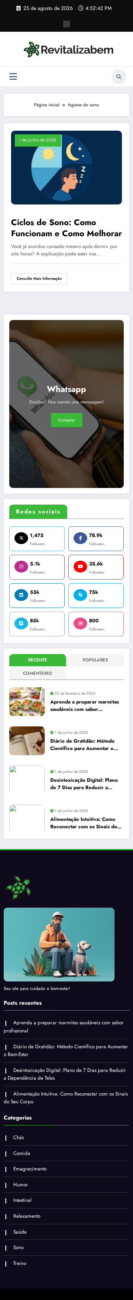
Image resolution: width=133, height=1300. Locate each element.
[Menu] (13, 77)
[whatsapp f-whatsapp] (66, 24)
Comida (21, 1153)
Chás (18, 1137)
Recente (37, 660)
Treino (19, 1263)
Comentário (37, 673)
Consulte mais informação (39, 278)
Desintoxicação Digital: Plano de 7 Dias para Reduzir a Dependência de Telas (84, 784)
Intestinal (22, 1200)
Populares (95, 660)
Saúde (20, 1231)
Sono (18, 1247)
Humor (20, 1184)
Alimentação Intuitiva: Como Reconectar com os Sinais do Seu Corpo (83, 823)
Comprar (66, 420)
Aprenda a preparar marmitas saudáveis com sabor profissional (84, 705)
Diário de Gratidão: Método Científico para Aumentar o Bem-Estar (82, 745)
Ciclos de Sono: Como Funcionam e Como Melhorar (66, 228)
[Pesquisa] (119, 76)
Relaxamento (26, 1216)
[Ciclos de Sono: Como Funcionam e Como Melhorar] (66, 167)
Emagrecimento (30, 1168)
